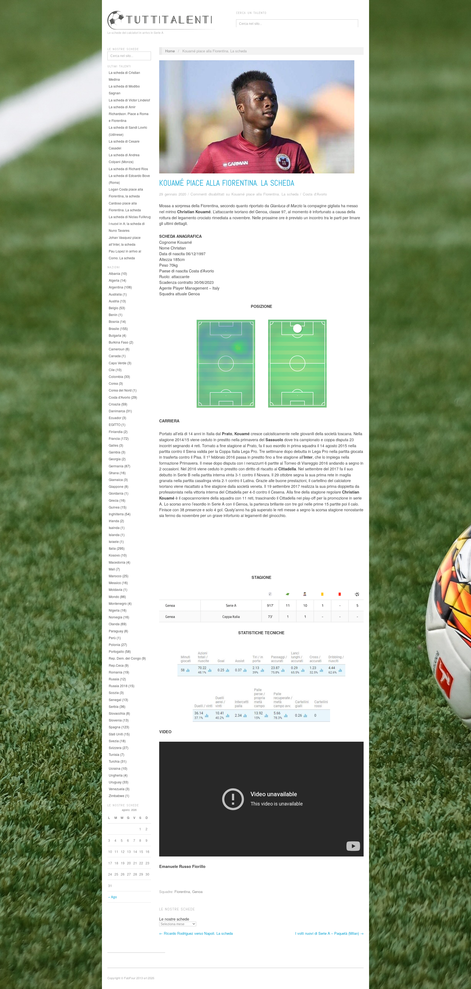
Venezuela (117, 788)
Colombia (116, 376)
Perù (112, 637)
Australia (115, 294)
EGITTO (114, 424)
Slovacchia (117, 713)
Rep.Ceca (116, 665)
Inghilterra (116, 514)
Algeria (114, 280)
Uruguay (115, 782)
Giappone (116, 486)
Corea (113, 383)
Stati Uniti (116, 734)
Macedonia (117, 562)
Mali (112, 569)
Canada (115, 355)
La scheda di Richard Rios (128, 168)
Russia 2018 (118, 685)
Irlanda (114, 520)
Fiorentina (182, 891)
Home (170, 50)
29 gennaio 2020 (172, 194)
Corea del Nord (120, 390)
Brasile (114, 328)
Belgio (113, 307)
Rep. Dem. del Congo (125, 658)
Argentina (116, 287)
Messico (115, 582)
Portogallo (116, 651)
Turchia (114, 761)
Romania (115, 672)
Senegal (115, 699)
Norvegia (115, 617)
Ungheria (116, 775)
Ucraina (114, 768)
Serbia (114, 706)
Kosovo (114, 555)
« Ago (112, 896)
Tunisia (114, 754)
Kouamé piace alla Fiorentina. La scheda (226, 183)
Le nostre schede (174, 919)
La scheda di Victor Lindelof (129, 100)
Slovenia (115, 720)
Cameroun (117, 349)
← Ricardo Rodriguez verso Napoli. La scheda (196, 933)
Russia (114, 679)
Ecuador (115, 417)
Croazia (114, 404)
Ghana (114, 472)
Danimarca (117, 410)
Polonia (114, 644)
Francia (114, 438)
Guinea (114, 507)
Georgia (115, 458)
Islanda (114, 534)
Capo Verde (117, 362)
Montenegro (118, 603)
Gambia (114, 452)
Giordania (116, 493)
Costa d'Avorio (119, 397)
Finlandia (116, 431)
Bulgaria (115, 335)
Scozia (114, 692)
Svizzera (115, 747)
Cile (112, 369)
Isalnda (114, 527)
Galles (113, 445)
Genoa (197, 891)
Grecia (114, 500)
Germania (116, 466)
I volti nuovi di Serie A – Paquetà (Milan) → (329, 933)
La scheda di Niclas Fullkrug (130, 216)
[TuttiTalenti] (161, 19)
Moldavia (115, 589)
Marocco (115, 575)
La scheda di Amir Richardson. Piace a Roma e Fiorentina (129, 113)
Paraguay (116, 631)
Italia (112, 548)
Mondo (114, 596)
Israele (114, 541)
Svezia (114, 740)
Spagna (114, 727)
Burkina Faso (118, 342)
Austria (114, 301)
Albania (114, 273)
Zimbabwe (116, 795)
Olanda (114, 623)
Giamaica (116, 479)
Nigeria (114, 610)
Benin (113, 314)
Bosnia (114, 321)
